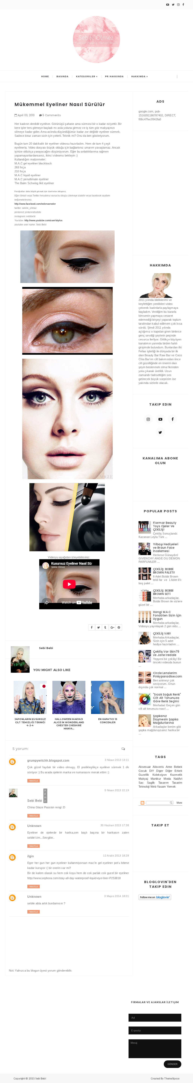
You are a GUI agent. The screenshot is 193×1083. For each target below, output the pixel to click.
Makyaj (143, 778)
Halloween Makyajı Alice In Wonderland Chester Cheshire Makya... (69, 724)
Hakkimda (138, 76)
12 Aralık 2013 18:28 (116, 855)
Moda (167, 778)
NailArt (178, 778)
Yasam (161, 786)
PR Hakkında (114, 76)
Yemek (171, 786)
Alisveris (158, 766)
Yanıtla (33, 781)
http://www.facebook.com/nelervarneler (35, 204)
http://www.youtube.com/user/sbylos (43, 220)
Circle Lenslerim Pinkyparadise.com (167, 674)
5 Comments (52, 115)
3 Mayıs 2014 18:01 (116, 896)
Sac (141, 782)
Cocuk (143, 770)
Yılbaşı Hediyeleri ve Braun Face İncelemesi (165, 547)
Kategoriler (85, 76)
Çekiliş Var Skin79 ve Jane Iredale (166, 653)
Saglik (151, 782)
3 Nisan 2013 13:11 (117, 759)
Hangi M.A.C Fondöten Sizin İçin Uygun (167, 615)
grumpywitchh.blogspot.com (48, 760)
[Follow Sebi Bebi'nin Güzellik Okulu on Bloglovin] (155, 897)
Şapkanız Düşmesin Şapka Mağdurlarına (165, 719)
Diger (159, 770)
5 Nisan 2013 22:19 (117, 790)
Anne (169, 766)
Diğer (168, 770)
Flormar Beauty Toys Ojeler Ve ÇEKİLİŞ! (164, 526)
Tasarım (163, 782)
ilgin (30, 856)
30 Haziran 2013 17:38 (114, 825)
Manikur (156, 778)
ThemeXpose (171, 1078)
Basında (63, 76)
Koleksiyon (159, 774)
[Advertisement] (160, 189)
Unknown (34, 826)
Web (153, 786)
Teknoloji (144, 786)
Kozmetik (176, 774)
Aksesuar (145, 766)
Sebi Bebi (34, 800)
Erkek (178, 770)
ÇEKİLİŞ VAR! (162, 633)
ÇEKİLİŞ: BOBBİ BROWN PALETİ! (164, 570)
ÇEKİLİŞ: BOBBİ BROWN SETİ (163, 592)
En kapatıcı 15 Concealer (107, 721)
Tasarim (177, 782)
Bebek (178, 766)
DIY (151, 770)
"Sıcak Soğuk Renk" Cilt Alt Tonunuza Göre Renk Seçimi (167, 698)
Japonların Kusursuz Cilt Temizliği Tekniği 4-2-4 (30, 722)
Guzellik (144, 774)
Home (45, 76)
